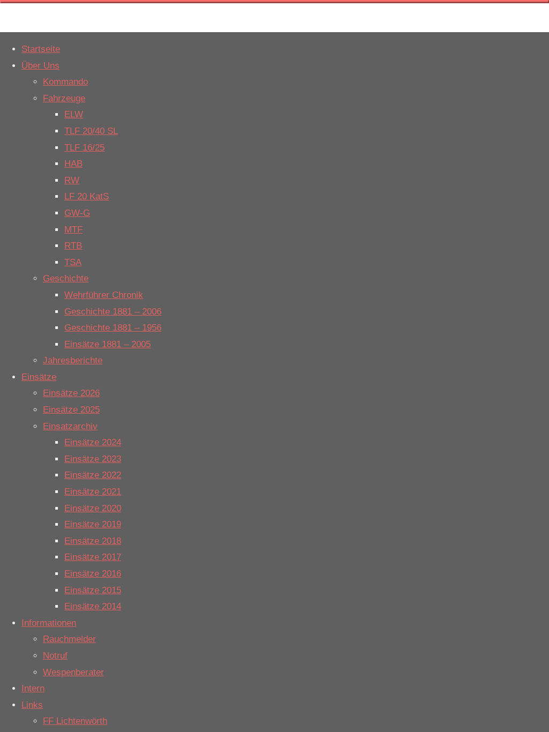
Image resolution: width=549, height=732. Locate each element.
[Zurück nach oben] (274, 1)
